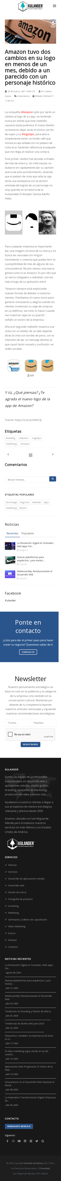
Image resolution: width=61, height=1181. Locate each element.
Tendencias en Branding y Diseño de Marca (28, 1011)
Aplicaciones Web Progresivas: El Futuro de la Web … (29, 1068)
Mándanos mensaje (19, 1126)
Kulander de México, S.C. (36, 1163)
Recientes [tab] (12, 533)
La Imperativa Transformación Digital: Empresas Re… (30, 1099)
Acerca (11, 933)
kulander (36, 502)
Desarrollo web (16, 885)
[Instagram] (13, 1141)
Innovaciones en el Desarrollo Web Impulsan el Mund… (29, 1083)
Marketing (13, 912)
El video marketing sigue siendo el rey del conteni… (26, 1053)
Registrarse (30, 744)
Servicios (12, 871)
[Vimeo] (31, 1141)
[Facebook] (7, 1141)
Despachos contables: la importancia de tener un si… (29, 1037)
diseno (22, 507)
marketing (11, 443)
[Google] (42, 1141)
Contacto (13, 946)
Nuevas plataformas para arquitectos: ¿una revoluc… (31, 559)
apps (46, 502)
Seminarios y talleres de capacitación (27, 919)
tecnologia (11, 502)
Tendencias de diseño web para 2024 (24, 1023)
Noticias (12, 864)
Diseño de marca (17, 892)
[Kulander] (30, 6)
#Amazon (27, 112)
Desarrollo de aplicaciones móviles (26, 878)
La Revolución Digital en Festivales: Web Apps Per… (35, 544)
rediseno (23, 438)
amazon (25, 443)
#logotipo (28, 134)
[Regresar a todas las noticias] (30, 455)
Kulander (10, 600)
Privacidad (44, 1168)
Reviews (12, 940)
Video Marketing (16, 926)
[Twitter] (36, 1141)
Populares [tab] (27, 533)
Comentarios (23, 96)
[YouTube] (19, 1141)
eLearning (13, 905)
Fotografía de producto (20, 899)
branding (10, 438)
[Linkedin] (25, 1141)
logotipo (36, 438)
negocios (24, 502)
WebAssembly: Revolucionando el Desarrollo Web (34, 573)
